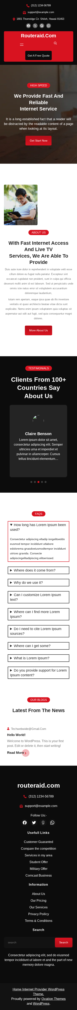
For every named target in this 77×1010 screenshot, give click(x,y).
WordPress (41, 1003)
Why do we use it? (28, 583)
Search (63, 942)
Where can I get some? (32, 646)
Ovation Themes (53, 999)
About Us (38, 894)
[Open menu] (21, 44)
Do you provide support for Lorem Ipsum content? (38, 672)
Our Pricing (38, 900)
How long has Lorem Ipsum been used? (38, 527)
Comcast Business (38, 875)
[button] (14, 445)
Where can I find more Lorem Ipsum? (35, 614)
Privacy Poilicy (38, 914)
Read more (15, 753)
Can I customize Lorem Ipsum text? (35, 597)
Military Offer (38, 868)
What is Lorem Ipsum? (31, 658)
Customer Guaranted (38, 842)
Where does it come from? (34, 570)
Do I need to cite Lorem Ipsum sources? (35, 631)
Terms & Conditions (38, 920)
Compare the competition (38, 848)
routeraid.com (38, 35)
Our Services (38, 907)
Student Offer (38, 862)
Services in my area (38, 855)
